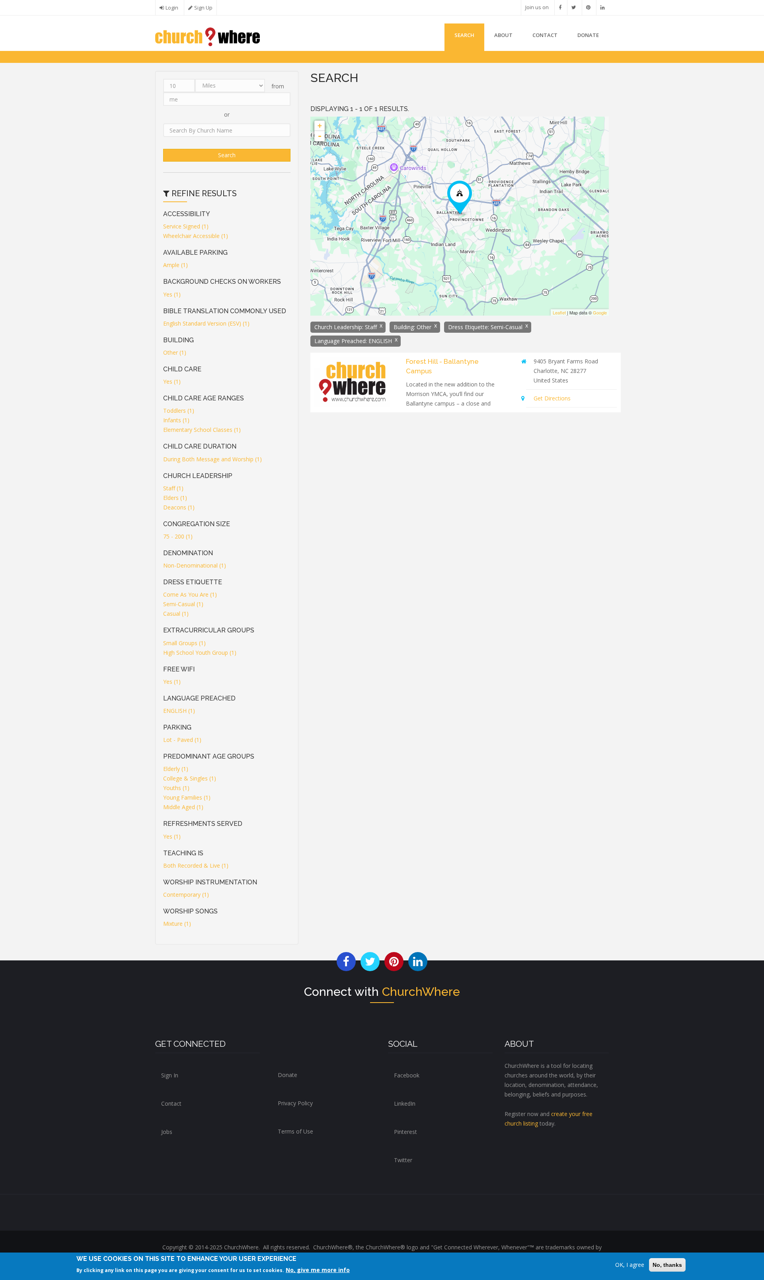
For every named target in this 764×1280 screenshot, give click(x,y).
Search (464, 35)
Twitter (403, 1160)
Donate (287, 1075)
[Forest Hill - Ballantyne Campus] (459, 198)
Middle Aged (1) (183, 807)
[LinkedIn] (602, 7)
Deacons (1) (179, 507)
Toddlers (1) (178, 410)
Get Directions (552, 398)
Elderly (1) (175, 769)
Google (600, 312)
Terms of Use (295, 1131)
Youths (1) (176, 788)
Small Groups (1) (184, 643)
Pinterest (405, 1132)
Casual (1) (176, 613)
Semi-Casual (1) (183, 604)
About (503, 35)
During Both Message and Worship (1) (212, 459)
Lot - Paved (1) (182, 739)
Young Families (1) (186, 797)
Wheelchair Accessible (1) (195, 236)
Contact (544, 35)
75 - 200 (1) (178, 536)
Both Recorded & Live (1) (195, 865)
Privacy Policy (295, 1103)
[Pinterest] (588, 7)
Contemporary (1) (186, 894)
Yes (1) (172, 294)
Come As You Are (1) (190, 594)
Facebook (406, 1075)
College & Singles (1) (189, 778)
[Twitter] (573, 7)
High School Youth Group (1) (199, 652)
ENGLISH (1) (179, 710)
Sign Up (203, 7)
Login (172, 7)
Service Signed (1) (186, 226)
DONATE (588, 35)
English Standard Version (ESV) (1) (206, 323)
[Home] (207, 36)
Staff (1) (173, 488)
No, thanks (667, 1265)
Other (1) (174, 352)
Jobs (166, 1132)
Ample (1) (175, 265)
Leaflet (559, 312)
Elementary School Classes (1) (202, 429)
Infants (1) (176, 420)
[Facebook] (560, 7)
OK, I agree (629, 1264)
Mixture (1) (177, 923)
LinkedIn (404, 1103)
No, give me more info (318, 1270)
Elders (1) (175, 497)
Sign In (169, 1075)
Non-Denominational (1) (194, 565)
